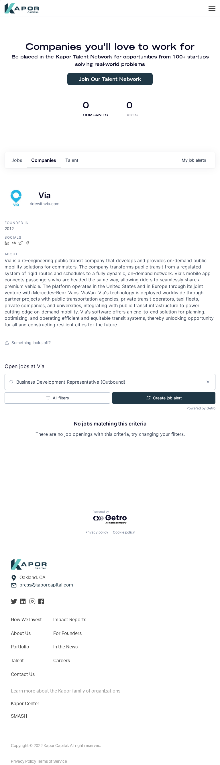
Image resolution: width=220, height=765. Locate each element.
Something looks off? (31, 342)
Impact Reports (69, 619)
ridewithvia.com (44, 203)
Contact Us (23, 674)
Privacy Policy (24, 762)
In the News (65, 647)
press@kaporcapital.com (46, 585)
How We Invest (26, 619)
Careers (61, 660)
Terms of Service (52, 762)
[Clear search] (208, 382)
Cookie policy (124, 532)
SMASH (19, 716)
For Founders (67, 633)
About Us (21, 633)
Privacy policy (96, 532)
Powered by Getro (200, 408)
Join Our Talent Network (110, 79)
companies (43, 160)
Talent (17, 660)
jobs (16, 160)
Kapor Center (25, 703)
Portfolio (20, 647)
